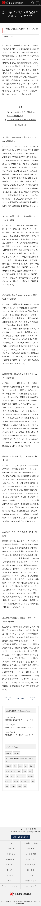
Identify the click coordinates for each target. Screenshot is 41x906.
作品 (24, 771)
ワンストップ (25, 781)
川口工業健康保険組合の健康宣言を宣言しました (19, 759)
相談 (19, 786)
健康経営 (8, 753)
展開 (15, 766)
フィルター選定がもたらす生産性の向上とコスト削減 (21, 121)
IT (26, 766)
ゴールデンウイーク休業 (12, 771)
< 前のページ (8, 698)
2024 (20, 766)
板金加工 (30, 776)
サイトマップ (31, 886)
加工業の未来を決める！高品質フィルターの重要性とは (21, 114)
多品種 (16, 781)
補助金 (32, 766)
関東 (33, 781)
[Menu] (37, 2)
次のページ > (33, 698)
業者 (25, 786)
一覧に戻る (20, 698)
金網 (6, 776)
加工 (12, 776)
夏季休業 (8, 766)
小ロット (8, 781)
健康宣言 (16, 753)
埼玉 (6, 786)
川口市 (13, 786)
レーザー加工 (21, 776)
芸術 (30, 771)
